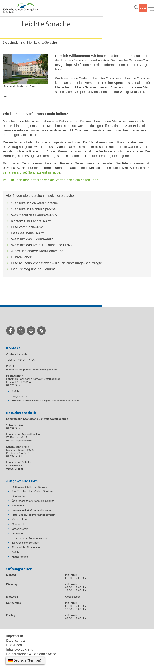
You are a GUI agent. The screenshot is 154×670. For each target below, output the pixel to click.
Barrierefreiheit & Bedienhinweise (31, 654)
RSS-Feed (14, 645)
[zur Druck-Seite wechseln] (31, 330)
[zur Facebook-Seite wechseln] (10, 330)
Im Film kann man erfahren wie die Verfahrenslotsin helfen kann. (51, 180)
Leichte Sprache (45, 43)
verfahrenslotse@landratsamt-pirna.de (31, 172)
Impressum (14, 636)
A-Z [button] (143, 8)
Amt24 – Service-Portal (23, 658)
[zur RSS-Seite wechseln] (41, 330)
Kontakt (12, 663)
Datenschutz (15, 640)
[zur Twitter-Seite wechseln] (21, 330)
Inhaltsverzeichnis (19, 649)
